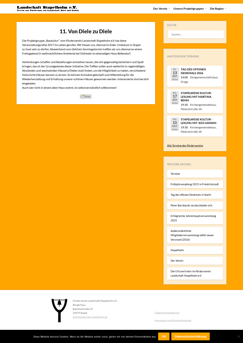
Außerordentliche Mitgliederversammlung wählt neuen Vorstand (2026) (192, 235)
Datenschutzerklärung (167, 312)
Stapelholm (177, 250)
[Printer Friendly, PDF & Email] (86, 96)
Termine (175, 173)
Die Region (217, 8)
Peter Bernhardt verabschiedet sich (191, 205)
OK (164, 336)
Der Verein (160, 8)
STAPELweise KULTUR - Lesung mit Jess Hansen (198, 121)
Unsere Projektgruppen (188, 8)
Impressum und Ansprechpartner (173, 320)
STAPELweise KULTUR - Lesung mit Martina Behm (196, 96)
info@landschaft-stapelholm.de (90, 316)
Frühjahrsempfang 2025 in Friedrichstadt (195, 184)
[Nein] (238, 336)
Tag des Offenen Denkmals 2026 (193, 71)
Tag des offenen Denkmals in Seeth (191, 194)
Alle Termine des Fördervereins (185, 145)
